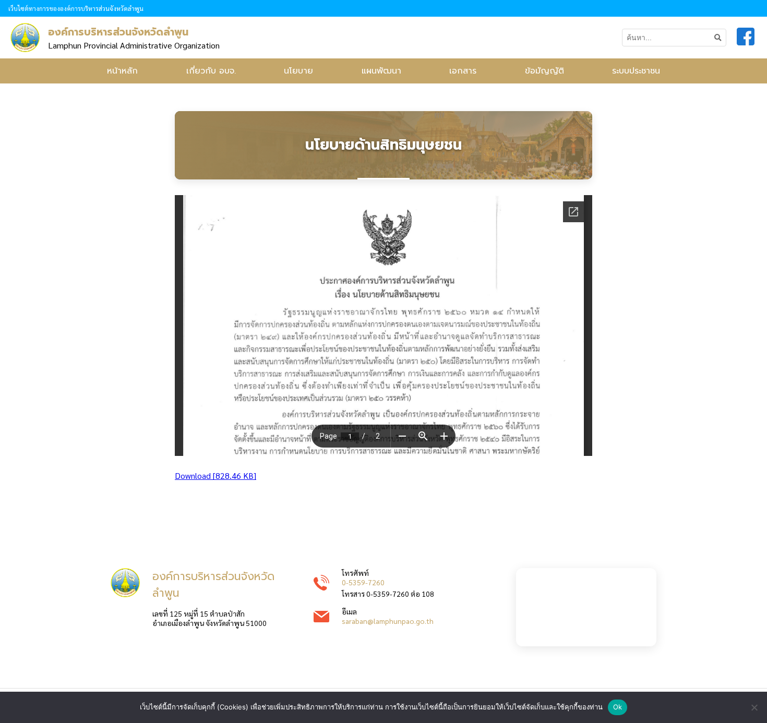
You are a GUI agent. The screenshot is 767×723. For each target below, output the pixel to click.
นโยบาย (298, 71)
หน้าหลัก (122, 71)
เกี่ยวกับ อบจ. (211, 71)
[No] (754, 707)
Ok (617, 707)
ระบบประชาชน (636, 71)
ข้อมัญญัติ (544, 71)
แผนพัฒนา (381, 71)
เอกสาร (462, 71)
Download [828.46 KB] (215, 475)
